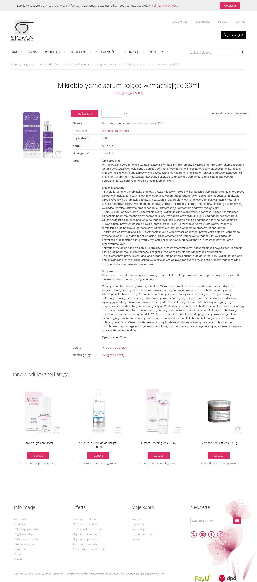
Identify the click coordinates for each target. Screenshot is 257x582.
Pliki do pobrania (24, 544)
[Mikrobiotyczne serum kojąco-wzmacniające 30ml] (38, 135)
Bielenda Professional (76, 64)
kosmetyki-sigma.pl (22, 64)
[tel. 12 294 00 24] (193, 534)
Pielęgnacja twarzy (106, 64)
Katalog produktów (84, 519)
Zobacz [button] (38, 455)
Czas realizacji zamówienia (89, 549)
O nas (17, 554)
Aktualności (106, 52)
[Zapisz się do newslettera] (237, 520)
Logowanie (180, 21)
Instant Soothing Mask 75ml (158, 443)
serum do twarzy (116, 347)
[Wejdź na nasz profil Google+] (220, 534)
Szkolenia (155, 52)
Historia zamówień (143, 534)
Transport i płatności (85, 544)
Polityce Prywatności (164, 5)
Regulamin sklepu (25, 534)
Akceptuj (230, 5)
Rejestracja (202, 21)
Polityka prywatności (26, 529)
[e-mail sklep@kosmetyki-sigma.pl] (202, 534)
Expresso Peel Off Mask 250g (218, 443)
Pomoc (222, 21)
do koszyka (85, 113)
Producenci (78, 52)
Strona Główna (24, 52)
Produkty (52, 52)
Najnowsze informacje (86, 534)
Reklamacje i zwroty (26, 539)
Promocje (131, 52)
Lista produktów (49, 64)
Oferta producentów (85, 524)
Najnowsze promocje (86, 539)
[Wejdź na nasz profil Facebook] (211, 534)
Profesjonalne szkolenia (87, 529)
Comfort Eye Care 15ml (38, 443)
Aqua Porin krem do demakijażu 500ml (98, 445)
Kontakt (240, 21)
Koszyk (237, 35)
